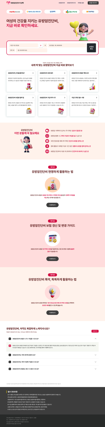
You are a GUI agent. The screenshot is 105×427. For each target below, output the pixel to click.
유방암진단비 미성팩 (8, 3)
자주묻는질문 (81, 3)
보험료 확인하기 (93, 3)
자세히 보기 (52, 205)
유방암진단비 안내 (71, 3)
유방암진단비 (62, 3)
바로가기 (95, 331)
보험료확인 (91, 48)
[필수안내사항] (18, 423)
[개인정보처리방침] (10, 423)
